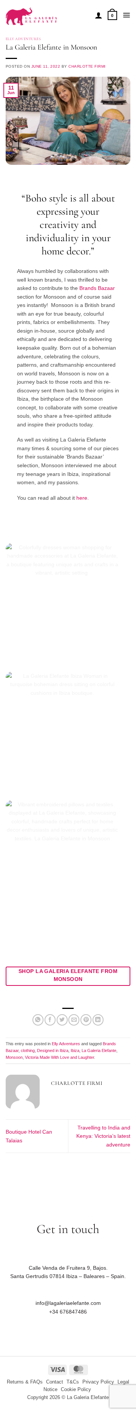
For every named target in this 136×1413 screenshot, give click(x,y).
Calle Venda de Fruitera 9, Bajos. (68, 1268)
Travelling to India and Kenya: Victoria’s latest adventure (103, 1136)
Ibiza (75, 1050)
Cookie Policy (76, 1389)
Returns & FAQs (25, 1382)
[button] (112, 15)
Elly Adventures (23, 39)
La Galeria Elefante (99, 1050)
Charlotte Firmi (86, 66)
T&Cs (72, 1382)
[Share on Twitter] (62, 1019)
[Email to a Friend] (73, 1019)
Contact (54, 1382)
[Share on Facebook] (50, 1019)
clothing (28, 1050)
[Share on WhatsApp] (37, 1019)
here (81, 498)
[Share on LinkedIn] (98, 1019)
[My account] (98, 15)
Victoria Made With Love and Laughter (59, 1057)
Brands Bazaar (97, 288)
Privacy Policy (98, 1382)
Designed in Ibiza (52, 1050)
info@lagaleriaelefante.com (68, 1303)
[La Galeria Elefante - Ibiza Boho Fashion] (47, 13)
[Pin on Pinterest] (85, 1019)
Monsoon (14, 1057)
